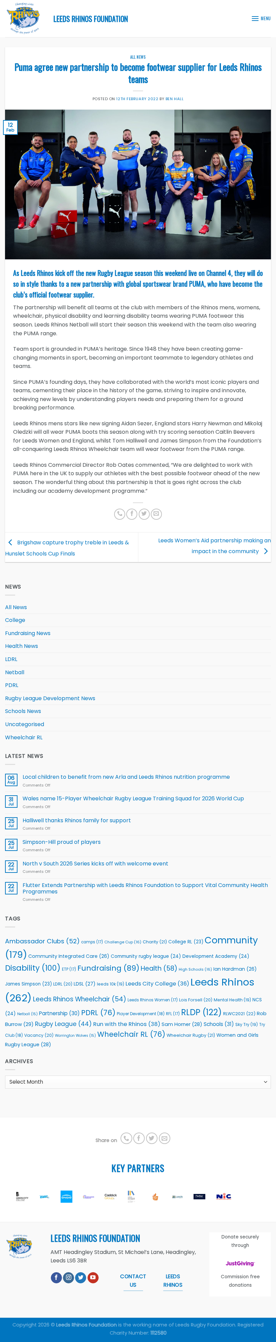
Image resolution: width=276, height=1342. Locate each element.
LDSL (85, 983)
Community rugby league (146, 956)
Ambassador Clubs (42, 941)
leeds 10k (110, 984)
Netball (14, 672)
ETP (69, 969)
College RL (185, 942)
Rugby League (63, 1024)
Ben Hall (174, 99)
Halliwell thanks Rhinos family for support (77, 820)
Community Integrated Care (68, 956)
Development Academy (215, 956)
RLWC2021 (239, 1013)
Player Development (141, 1014)
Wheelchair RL (23, 737)
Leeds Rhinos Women (153, 1000)
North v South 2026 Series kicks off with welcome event (95, 863)
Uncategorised (24, 724)
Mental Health (232, 1000)
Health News (21, 646)
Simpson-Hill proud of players (62, 842)
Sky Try (246, 1024)
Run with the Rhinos (126, 1024)
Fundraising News (27, 633)
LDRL (11, 659)
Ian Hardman (235, 969)
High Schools (195, 969)
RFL (173, 1014)
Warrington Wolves (75, 1035)
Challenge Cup (122, 942)
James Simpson (28, 984)
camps (92, 942)
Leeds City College (157, 984)
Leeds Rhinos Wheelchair (79, 999)
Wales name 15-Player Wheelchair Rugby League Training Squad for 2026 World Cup (133, 798)
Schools (219, 1024)
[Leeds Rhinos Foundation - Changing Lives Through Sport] (24, 18)
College (15, 620)
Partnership (59, 1013)
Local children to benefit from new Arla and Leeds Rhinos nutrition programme (127, 777)
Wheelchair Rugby (191, 1035)
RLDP (201, 1012)
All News (138, 57)
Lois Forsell (195, 1000)
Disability (33, 968)
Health (159, 968)
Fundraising (108, 968)
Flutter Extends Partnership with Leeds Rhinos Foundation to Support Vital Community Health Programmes (145, 888)
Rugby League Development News (50, 698)
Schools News (23, 711)
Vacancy (39, 1035)
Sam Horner (182, 1024)
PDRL (11, 685)
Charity (155, 942)
